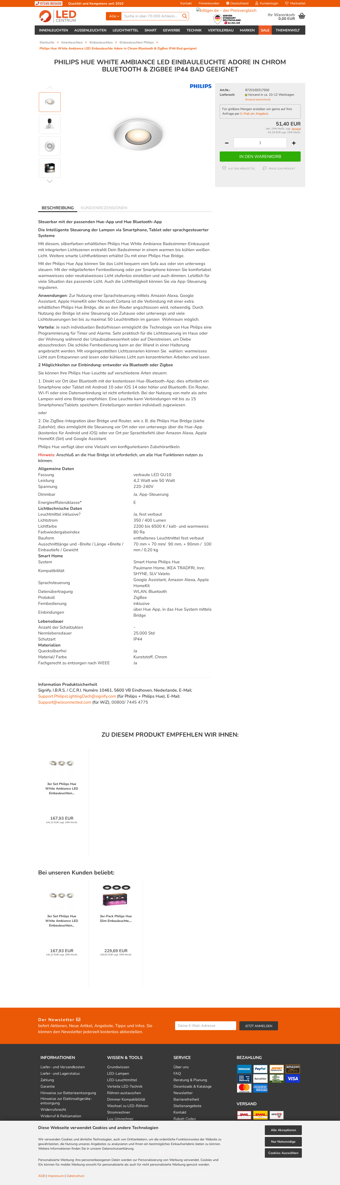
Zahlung (47, 1080)
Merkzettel (296, 3)
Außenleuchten (90, 30)
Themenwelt (288, 30)
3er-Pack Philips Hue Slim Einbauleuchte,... (116, 918)
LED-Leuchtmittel (122, 1080)
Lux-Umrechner (120, 1119)
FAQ (177, 1073)
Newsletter (183, 1093)
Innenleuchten (53, 30)
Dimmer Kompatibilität (126, 1099)
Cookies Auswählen (283, 1153)
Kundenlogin (268, 3)
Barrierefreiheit (186, 1099)
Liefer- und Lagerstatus (60, 1073)
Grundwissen (118, 1067)
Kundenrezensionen (104, 208)
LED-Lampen (118, 1073)
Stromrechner (118, 1112)
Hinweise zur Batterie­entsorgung (68, 1093)
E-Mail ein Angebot (254, 113)
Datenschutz (75, 1176)
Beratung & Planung (190, 1080)
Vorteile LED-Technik (124, 1086)
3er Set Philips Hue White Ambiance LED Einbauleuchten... (61, 788)
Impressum (56, 1176)
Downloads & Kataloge (192, 1086)
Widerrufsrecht (53, 1110)
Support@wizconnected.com (64, 702)
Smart (151, 30)
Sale (265, 30)
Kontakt (186, 3)
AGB (41, 1176)
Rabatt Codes (184, 1119)
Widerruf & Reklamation (60, 1116)
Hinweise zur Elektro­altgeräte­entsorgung (66, 1101)
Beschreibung (58, 208)
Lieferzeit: (227, 94)
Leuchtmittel (125, 30)
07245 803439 (50, 3)
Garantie (47, 1086)
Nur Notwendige (283, 1141)
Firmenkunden (209, 3)
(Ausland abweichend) (257, 99)
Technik (194, 30)
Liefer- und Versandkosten (62, 1067)
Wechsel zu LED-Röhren (127, 1106)
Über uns (181, 1067)
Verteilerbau (221, 30)
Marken (247, 30)
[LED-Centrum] (68, 16)
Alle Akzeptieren (283, 1130)
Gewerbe (171, 30)
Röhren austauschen (124, 1093)
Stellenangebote (187, 1106)
